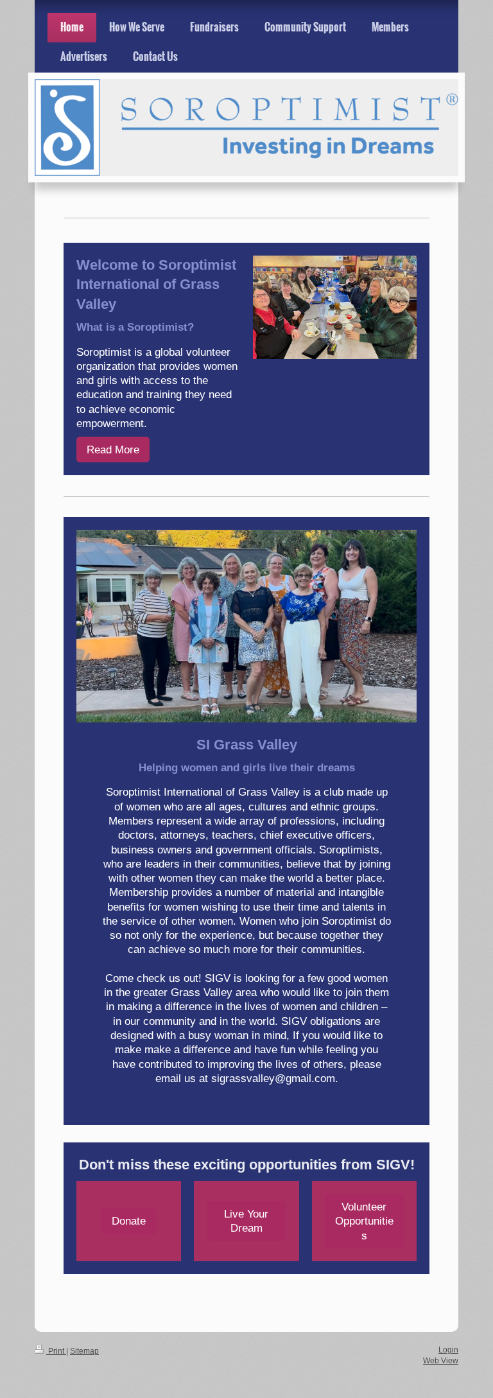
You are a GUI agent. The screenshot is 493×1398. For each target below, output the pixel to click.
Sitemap (84, 1351)
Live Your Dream (246, 1221)
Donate (129, 1221)
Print (56, 1351)
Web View (440, 1360)
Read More (113, 449)
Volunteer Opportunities (364, 1221)
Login (448, 1349)
